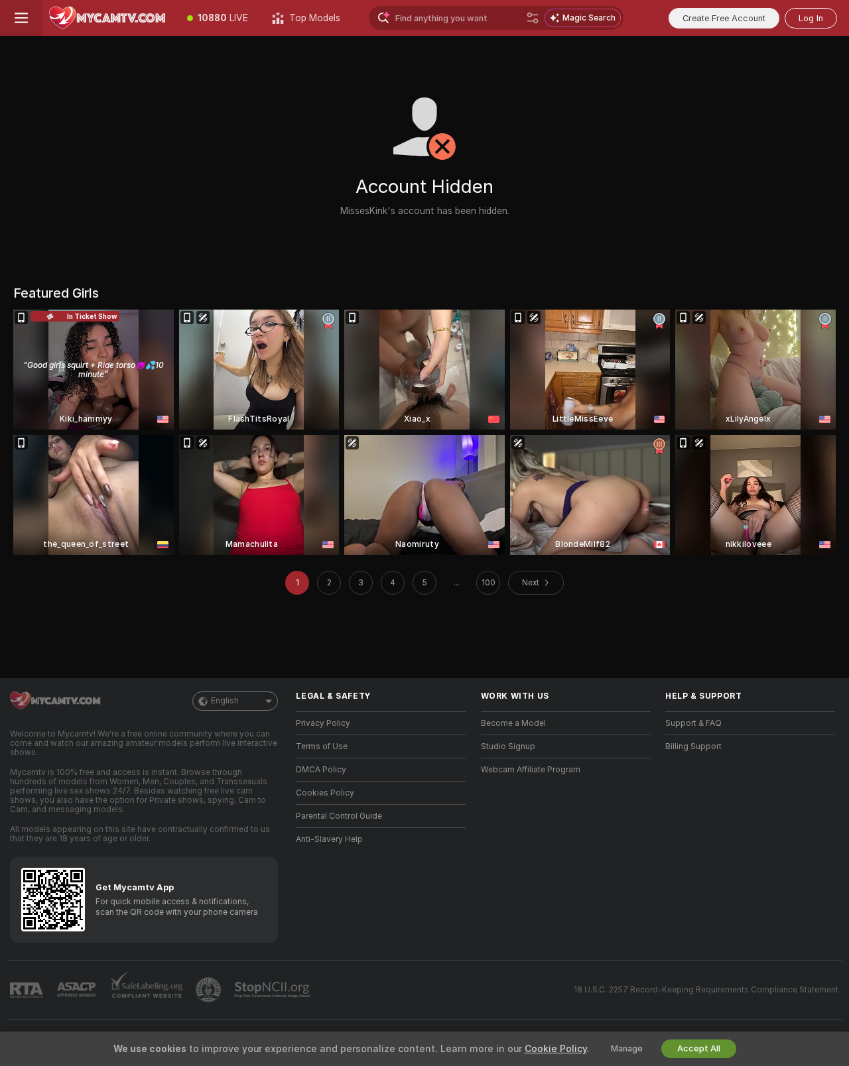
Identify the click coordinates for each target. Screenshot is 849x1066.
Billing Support (693, 746)
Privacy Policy (323, 723)
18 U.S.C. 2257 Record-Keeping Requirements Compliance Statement (706, 989)
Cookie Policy (556, 1048)
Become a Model (513, 723)
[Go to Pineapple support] (210, 989)
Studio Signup (508, 746)
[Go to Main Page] (108, 18)
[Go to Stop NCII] (273, 990)
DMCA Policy (321, 769)
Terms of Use (322, 746)
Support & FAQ (693, 723)
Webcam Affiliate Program (530, 769)
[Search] (532, 18)
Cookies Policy (325, 793)
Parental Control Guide (339, 816)
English (225, 700)
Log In (811, 18)
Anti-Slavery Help (329, 839)
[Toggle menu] (21, 18)
